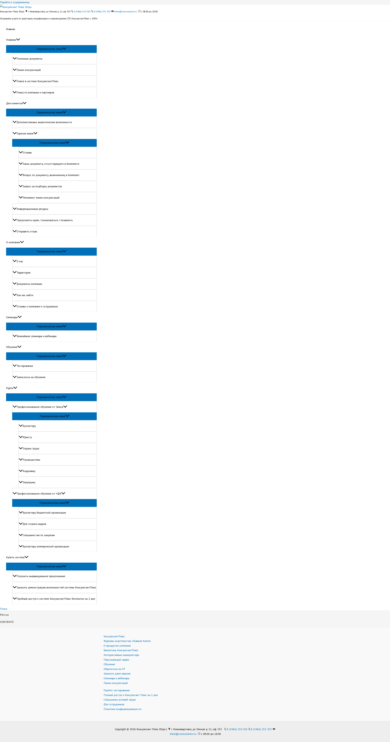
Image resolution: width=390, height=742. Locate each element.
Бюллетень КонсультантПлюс (121, 650)
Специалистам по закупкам (39, 535)
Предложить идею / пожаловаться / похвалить (45, 220)
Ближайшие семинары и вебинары (37, 336)
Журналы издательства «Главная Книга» (127, 641)
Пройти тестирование (117, 690)
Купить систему (15, 557)
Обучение (12, 347)
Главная (10, 29)
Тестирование (25, 366)
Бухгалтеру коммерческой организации (46, 546)
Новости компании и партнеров (35, 92)
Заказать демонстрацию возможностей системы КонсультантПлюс (56, 587)
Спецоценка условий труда (120, 699)
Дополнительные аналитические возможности (44, 122)
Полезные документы (29, 58)
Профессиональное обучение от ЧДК (39, 493)
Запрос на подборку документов (42, 186)
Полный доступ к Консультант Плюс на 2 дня (131, 695)
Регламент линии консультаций (41, 197)
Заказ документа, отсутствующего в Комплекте (51, 163)
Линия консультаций (29, 70)
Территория (23, 272)
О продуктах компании (117, 645)
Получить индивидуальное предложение (41, 576)
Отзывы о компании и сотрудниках (37, 306)
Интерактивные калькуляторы (121, 655)
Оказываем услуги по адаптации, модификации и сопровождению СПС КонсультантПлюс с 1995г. (49, 18)
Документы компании (29, 284)
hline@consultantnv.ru (125, 11)
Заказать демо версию (117, 673)
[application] (18, 39)
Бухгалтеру (29, 426)
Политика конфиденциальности (122, 709)
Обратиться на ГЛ (114, 669)
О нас (20, 261)
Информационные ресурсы (32, 209)
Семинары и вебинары (116, 678)
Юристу (27, 437)
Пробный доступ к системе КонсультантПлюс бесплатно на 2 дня (56, 598)
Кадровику (29, 471)
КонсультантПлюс (114, 636)
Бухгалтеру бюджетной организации (44, 512)
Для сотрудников (114, 704)
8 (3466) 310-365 (82, 11)
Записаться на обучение (31, 377)
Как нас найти (25, 295)
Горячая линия (25, 133)
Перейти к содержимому (14, 2)
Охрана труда (31, 448)
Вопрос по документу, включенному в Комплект (51, 175)
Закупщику (29, 482)
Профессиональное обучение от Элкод (40, 407)
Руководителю (31, 459)
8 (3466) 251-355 (102, 11)
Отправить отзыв (27, 231)
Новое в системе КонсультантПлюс (37, 81)
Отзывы (27, 152)
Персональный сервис (116, 659)
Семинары (12, 317)
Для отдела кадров (34, 524)
